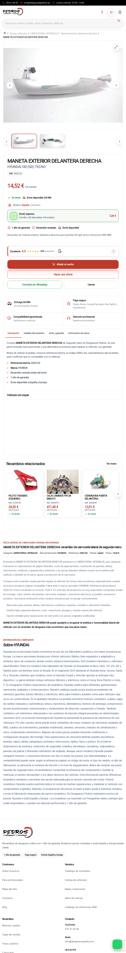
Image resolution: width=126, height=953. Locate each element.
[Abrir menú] (120, 12)
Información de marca (78, 333)
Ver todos (111, 463)
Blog (4, 907)
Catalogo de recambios (77, 871)
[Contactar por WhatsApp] (117, 944)
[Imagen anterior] (9, 85)
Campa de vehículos (76, 880)
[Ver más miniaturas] (119, 141)
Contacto (7, 898)
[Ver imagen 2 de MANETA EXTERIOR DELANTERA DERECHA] (52, 141)
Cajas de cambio (11, 934)
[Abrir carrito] (111, 12)
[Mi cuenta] (102, 12)
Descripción (13, 333)
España (31, 205)
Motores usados (11, 925)
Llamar (91, 284)
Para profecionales (12, 880)
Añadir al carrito (65, 264)
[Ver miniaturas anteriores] (6, 141)
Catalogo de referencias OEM (81, 907)
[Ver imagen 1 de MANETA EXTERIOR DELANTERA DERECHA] (24, 141)
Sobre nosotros (10, 871)
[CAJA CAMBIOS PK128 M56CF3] (63, 481)
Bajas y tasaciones (75, 889)
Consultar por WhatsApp (34, 284)
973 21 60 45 (72, 929)
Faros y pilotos (10, 943)
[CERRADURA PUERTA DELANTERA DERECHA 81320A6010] (101, 481)
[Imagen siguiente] (116, 85)
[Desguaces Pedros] (12, 11)
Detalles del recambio (34, 333)
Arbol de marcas (74, 898)
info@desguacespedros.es (79, 941)
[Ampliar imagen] (116, 47)
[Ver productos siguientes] (118, 494)
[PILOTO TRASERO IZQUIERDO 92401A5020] (24, 481)
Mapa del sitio (9, 889)
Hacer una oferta (63, 274)
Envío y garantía (56, 333)
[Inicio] (4, 33)
